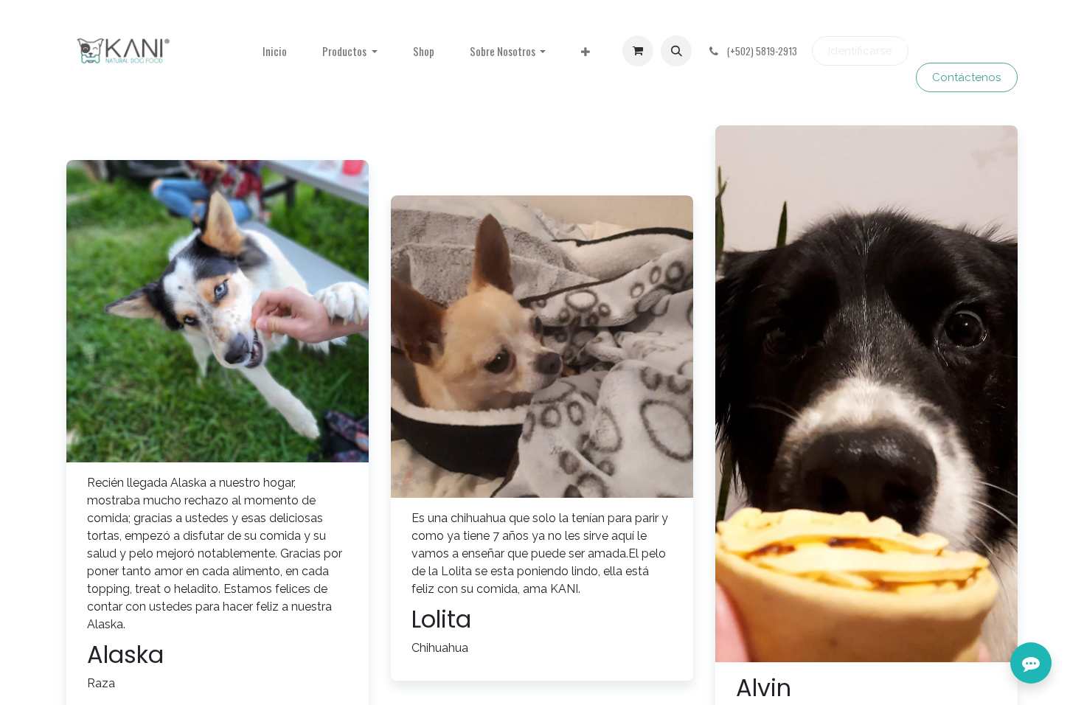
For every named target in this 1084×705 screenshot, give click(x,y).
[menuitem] (275, 51)
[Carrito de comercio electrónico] (637, 50)
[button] (676, 50)
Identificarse (860, 51)
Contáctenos (966, 77)
